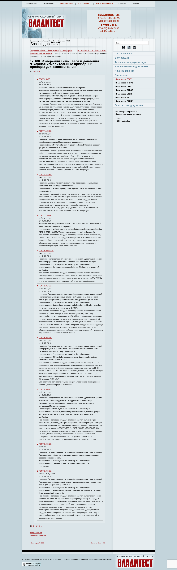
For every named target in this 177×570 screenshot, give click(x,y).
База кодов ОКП (123, 87)
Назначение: (44, 104)
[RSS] (128, 49)
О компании (31, 4)
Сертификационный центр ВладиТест (43, 41)
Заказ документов (104, 4)
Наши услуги (48, 4)
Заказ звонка (84, 4)
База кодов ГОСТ (124, 79)
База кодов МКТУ (124, 97)
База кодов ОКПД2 (124, 101)
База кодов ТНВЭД (37, 543)
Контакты (123, 4)
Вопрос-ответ (66, 4)
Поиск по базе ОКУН (98, 543)
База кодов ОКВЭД (124, 90)
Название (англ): (46, 96)
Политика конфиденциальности (75, 559)
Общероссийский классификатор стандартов (51, 51)
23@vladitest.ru (123, 121)
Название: (43, 88)
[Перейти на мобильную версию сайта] (122, 49)
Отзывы (136, 4)
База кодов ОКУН (124, 94)
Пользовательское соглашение (101, 559)
